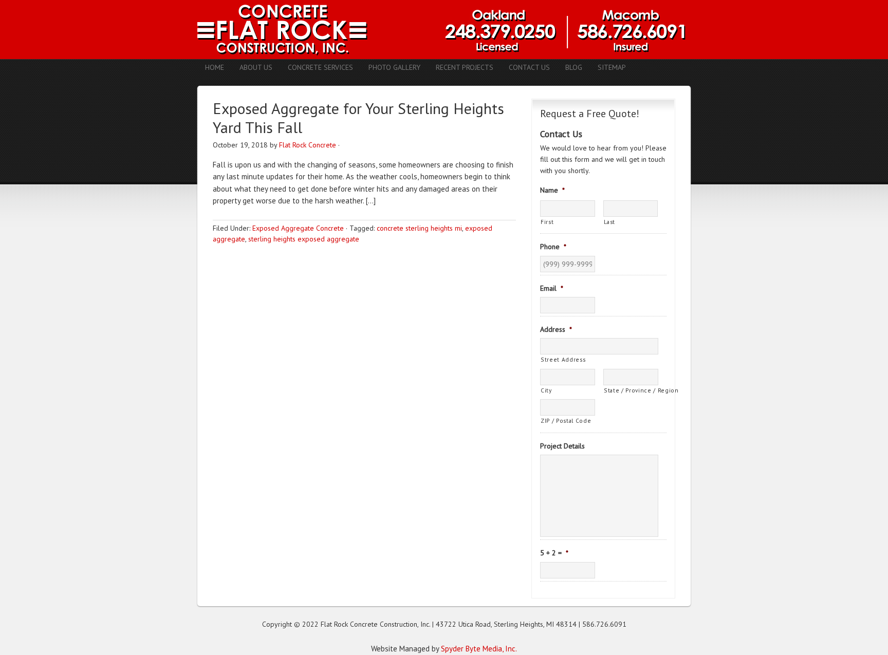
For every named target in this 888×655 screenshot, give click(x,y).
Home (214, 67)
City (546, 390)
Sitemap (612, 67)
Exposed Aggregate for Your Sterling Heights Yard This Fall (358, 118)
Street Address (563, 359)
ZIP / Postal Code (566, 420)
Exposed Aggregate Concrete (298, 228)
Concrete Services (320, 67)
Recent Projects (464, 67)
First (547, 222)
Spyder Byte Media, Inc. (479, 648)
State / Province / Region (631, 390)
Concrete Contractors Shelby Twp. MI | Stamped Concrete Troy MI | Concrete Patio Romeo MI (444, 29)
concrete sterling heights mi (419, 228)
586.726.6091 (604, 624)
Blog (573, 67)
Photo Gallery (394, 67)
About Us (255, 67)
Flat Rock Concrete (307, 144)
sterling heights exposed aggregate (303, 239)
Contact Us (529, 67)
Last (610, 222)
